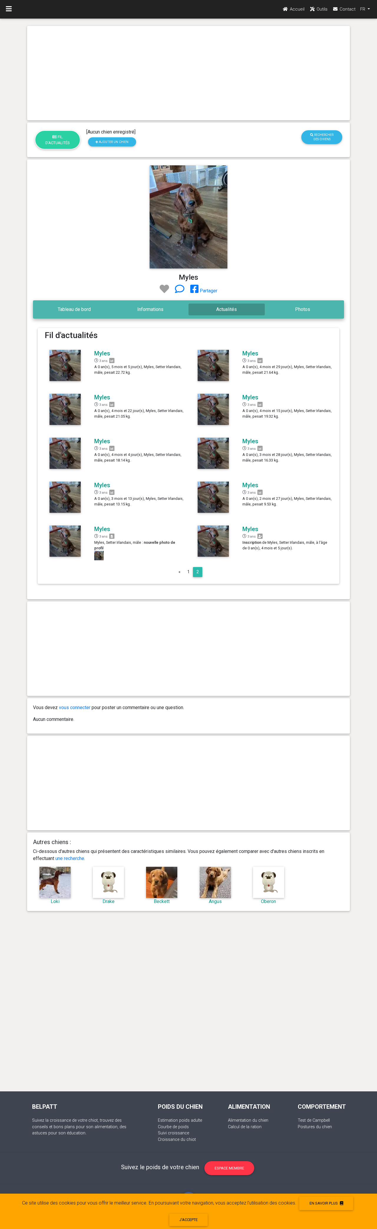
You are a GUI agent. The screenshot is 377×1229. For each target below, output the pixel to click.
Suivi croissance (173, 1133)
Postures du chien (315, 1126)
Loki (55, 901)
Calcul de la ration (245, 1126)
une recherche (69, 858)
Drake (108, 901)
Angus (215, 901)
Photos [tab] (302, 309)
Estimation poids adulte (180, 1120)
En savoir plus (324, 1203)
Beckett (162, 901)
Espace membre (229, 1168)
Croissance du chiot (177, 1139)
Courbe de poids (173, 1126)
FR (363, 9)
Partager (208, 291)
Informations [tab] (150, 309)
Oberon (268, 901)
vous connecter (74, 707)
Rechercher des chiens (323, 137)
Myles (102, 353)
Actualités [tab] (226, 309)
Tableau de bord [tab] (74, 309)
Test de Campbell (314, 1120)
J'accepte (188, 1220)
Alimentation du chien (248, 1120)
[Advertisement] (188, 73)
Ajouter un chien (113, 142)
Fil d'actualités (57, 140)
